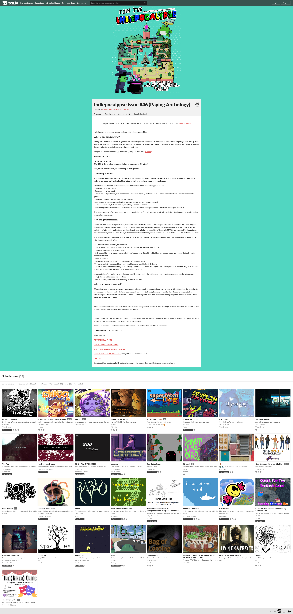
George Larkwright (45, 514)
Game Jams (39, 3)
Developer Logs (68, 3)
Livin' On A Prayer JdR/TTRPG (231, 555)
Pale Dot (78, 419)
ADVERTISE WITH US (103, 340)
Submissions (110, 114)
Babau (77, 508)
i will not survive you (46, 464)
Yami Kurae (6, 469)
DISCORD (98, 358)
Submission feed (140, 114)
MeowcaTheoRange (82, 560)
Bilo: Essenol (224, 508)
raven (113, 514)
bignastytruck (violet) (45, 469)
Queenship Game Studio (264, 467)
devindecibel (79, 424)
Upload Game (54, 3)
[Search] (145, 3)
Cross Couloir (116, 469)
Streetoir (187, 464)
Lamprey (114, 464)
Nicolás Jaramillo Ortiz (10, 560)
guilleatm (114, 560)
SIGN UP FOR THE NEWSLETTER (107, 354)
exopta (40, 560)
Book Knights (7, 508)
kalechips (5, 424)
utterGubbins (151, 560)
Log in (276, 3)
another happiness (262, 419)
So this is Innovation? (46, 508)
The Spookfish (152, 467)
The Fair (5, 464)
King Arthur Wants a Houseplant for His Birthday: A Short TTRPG (199, 556)
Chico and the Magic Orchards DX (52, 419)
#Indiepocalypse (122, 109)
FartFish (186, 424)
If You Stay (223, 419)
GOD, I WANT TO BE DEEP (85, 464)
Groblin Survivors (190, 419)
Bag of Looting (152, 555)
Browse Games (26, 3)
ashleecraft (187, 562)
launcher (148, 151)
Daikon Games (43, 424)
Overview (98, 114)
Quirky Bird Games (9, 605)
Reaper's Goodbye (9, 419)
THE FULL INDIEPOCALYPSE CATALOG (110, 349)
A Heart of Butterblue (120, 419)
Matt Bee (258, 516)
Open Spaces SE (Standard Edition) (269, 464)
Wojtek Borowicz (153, 516)
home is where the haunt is (121, 508)
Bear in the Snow (154, 464)
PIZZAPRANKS (108, 109)
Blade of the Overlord (11, 555)
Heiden (113, 424)
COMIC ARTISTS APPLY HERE (106, 344)
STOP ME (42, 555)
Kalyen (4, 514)
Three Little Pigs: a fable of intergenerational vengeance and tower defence (163, 510)
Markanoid (79, 555)
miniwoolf (78, 469)
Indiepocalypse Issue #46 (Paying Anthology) (142, 104)
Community (82, 3)
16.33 (113, 555)
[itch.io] (284, 611)
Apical (257, 555)
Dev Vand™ (223, 469)
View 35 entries (185, 123)
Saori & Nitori (260, 424)
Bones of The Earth (191, 508)
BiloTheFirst (223, 514)
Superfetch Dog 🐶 (155, 419)
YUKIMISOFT (224, 424)
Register (286, 3)
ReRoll (221, 560)
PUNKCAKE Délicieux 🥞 (156, 425)
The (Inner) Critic (9, 600)
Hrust (185, 469)
